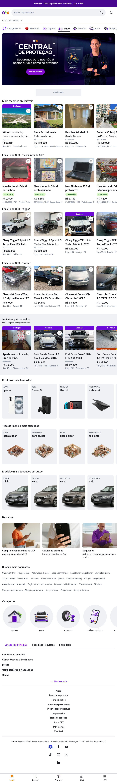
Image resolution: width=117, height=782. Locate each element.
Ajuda (58, 691)
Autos (97, 28)
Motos (5, 664)
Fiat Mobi (35, 578)
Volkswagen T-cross (41, 573)
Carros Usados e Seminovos (17, 659)
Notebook (21, 584)
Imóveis (82, 28)
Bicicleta (98, 584)
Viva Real (58, 731)
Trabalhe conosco (58, 718)
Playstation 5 (99, 578)
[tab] (16, 645)
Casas (5, 675)
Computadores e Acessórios (17, 670)
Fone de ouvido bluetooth (65, 584)
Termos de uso (58, 700)
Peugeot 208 (23, 573)
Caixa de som (8, 584)
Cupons (51, 28)
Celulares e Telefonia (13, 654)
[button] (58, 12)
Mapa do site (59, 713)
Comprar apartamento (12, 590)
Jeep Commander (60, 573)
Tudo (67, 28)
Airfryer (87, 578)
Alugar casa (66, 590)
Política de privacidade (58, 704)
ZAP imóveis (58, 727)
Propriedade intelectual (58, 709)
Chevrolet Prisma (102, 573)
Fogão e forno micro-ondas (40, 584)
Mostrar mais (60, 681)
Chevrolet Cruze (48, 578)
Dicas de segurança (58, 695)
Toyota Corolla (8, 578)
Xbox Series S (85, 584)
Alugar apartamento (34, 590)
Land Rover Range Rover (81, 573)
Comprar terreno (81, 590)
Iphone (61, 578)
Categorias (12, 28)
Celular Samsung (74, 578)
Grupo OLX (59, 722)
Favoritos (34, 28)
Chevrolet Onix (8, 573)
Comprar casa (52, 590)
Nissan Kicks (23, 578)
